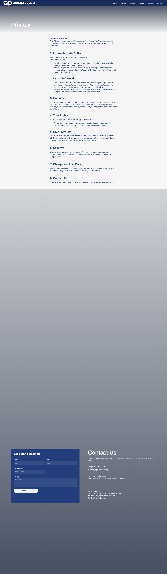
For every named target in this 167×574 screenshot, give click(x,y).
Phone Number (18, 468)
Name (16, 459)
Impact (142, 3)
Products (132, 3)
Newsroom (150, 3)
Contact (159, 3)
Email (47, 459)
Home (115, 3)
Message (17, 477)
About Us (123, 3)
